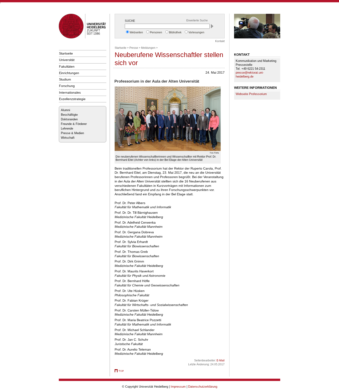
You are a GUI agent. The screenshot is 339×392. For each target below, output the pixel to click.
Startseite (66, 53)
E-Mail (221, 360)
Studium (65, 79)
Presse (133, 47)
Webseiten (136, 32)
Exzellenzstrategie (72, 99)
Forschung (67, 86)
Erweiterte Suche (197, 20)
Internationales (70, 92)
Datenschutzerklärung (202, 386)
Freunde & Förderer (74, 124)
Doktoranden (69, 119)
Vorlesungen (196, 32)
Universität (66, 60)
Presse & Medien (72, 133)
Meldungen (148, 47)
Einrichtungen (69, 73)
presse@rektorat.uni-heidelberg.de (250, 74)
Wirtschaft (67, 137)
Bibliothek (175, 32)
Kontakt (220, 41)
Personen (156, 32)
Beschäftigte (69, 114)
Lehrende (67, 128)
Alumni (65, 110)
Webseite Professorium (251, 94)
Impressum (178, 386)
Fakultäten (66, 66)
